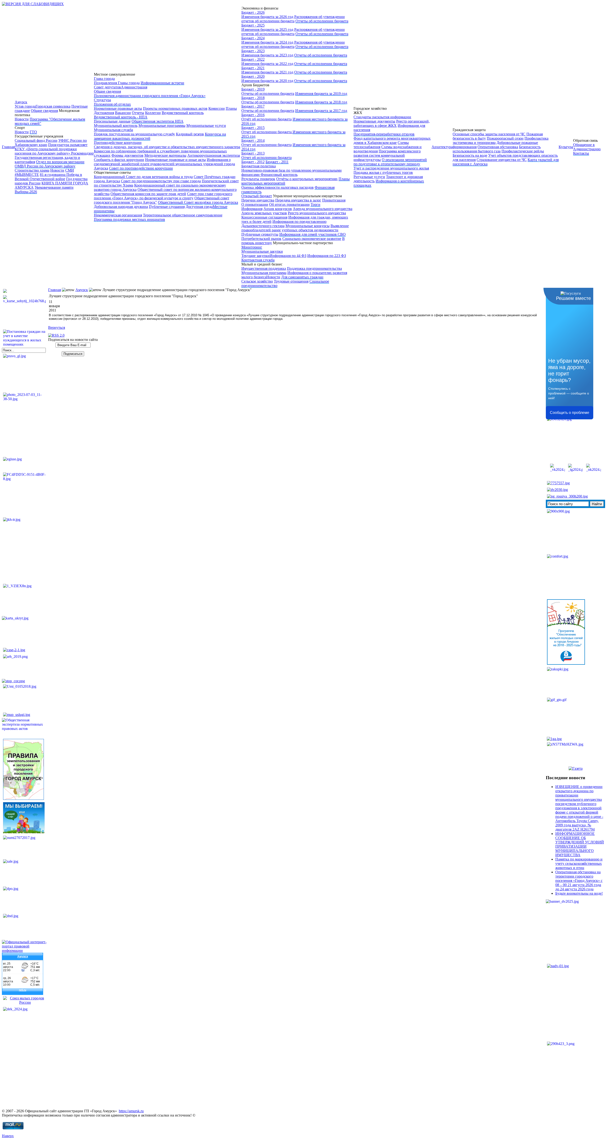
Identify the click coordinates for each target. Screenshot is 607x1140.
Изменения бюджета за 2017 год (321, 111)
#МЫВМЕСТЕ (27, 175)
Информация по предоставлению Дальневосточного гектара (283, 224)
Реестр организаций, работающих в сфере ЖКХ (392, 123)
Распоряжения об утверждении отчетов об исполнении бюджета (293, 19)
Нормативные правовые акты (118, 108)
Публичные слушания (167, 207)
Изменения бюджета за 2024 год (267, 42)
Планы (231, 108)
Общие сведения (44, 111)
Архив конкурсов (277, 209)
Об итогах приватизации (289, 204)
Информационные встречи (162, 83)
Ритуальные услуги (369, 177)
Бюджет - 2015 (253, 128)
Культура (566, 147)
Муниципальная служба (113, 130)
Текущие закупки (255, 256)
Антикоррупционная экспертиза (213, 155)
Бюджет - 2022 (253, 59)
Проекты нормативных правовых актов (175, 108)
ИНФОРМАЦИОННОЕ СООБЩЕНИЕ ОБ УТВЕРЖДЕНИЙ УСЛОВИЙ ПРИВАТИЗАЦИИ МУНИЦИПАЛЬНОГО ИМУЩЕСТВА (579, 844)
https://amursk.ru (131, 1111)
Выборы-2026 (26, 192)
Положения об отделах (112, 104)
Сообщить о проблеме (569, 413)
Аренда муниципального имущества (322, 209)
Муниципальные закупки (262, 251)
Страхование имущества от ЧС (502, 160)
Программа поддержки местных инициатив (129, 219)
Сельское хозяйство (257, 281)
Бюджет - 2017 (253, 106)
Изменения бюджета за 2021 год (267, 72)
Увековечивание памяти (54, 187)
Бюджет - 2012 (253, 162)
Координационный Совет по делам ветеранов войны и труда (143, 177)
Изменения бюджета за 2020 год (267, 81)
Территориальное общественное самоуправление (182, 215)
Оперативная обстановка (498, 147)
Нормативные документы (374, 121)
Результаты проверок (258, 179)
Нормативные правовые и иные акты (175, 160)
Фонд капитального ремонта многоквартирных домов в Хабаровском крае (392, 140)
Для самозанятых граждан (302, 277)
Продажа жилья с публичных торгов (383, 172)
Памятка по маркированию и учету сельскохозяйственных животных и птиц (578, 863)
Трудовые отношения (291, 281)
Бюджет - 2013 (253, 153)
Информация (251, 209)
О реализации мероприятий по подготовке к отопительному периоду (390, 162)
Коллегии (153, 113)
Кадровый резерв (190, 134)
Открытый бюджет (256, 196)
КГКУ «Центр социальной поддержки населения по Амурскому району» (46, 151)
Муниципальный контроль (116, 126)
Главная (8, 147)
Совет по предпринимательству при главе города (161, 181)
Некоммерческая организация (118, 215)
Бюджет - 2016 (253, 115)
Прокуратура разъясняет (67, 145)
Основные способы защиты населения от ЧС (489, 134)
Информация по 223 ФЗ (326, 256)
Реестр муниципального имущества (317, 213)
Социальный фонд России (36, 140)
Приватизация (333, 200)
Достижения (104, 113)
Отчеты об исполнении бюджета (321, 21)
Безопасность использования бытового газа (497, 149)
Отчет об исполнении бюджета (267, 132)
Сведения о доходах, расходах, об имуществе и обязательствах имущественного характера (167, 147)
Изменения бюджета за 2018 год (321, 102)
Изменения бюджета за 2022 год (267, 64)
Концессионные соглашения (264, 217)
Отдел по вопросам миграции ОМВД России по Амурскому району (49, 164)
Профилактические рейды (522, 151)
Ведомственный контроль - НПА (120, 117)
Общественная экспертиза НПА (158, 121)
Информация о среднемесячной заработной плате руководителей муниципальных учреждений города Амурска (164, 164)
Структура (102, 100)
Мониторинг (251, 247)
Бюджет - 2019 (253, 89)
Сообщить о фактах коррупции (119, 160)
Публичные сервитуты (259, 234)
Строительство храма (32, 170)
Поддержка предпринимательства (314, 268)
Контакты (581, 153)
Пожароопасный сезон (505, 138)
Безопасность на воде (470, 155)
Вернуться (56, 327)
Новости (22, 119)
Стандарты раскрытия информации (382, 117)
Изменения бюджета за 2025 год (267, 29)
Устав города (25, 106)
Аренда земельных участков (264, 213)
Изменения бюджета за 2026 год (267, 17)
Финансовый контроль (279, 175)
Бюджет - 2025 (253, 25)
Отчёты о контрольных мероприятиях (307, 179)
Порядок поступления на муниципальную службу (134, 134)
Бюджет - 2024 (253, 38)
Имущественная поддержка (263, 268)
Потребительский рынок (261, 239)
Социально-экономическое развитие (311, 239)
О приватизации (254, 204)
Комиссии (216, 108)
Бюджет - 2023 (253, 51)
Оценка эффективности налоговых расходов (277, 187)
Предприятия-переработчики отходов (384, 134)
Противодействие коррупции (118, 143)
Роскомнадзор (82, 153)
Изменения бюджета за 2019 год (321, 94)
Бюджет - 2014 (253, 140)
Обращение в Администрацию (587, 147)
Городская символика (53, 106)
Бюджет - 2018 (253, 98)
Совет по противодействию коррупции (141, 168)
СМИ (69, 170)
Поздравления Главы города (117, 83)
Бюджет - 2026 (253, 12)
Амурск (21, 102)
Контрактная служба (258, 260)
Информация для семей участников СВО (312, 234)
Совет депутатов (107, 87)
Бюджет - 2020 (253, 76)
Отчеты (138, 113)
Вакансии (123, 113)
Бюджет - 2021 (253, 68)
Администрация (134, 87)
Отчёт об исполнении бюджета (266, 119)
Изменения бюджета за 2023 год (267, 55)
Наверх (8, 1136)
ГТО (33, 132)
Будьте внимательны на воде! (579, 893)
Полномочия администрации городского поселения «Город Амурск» (150, 96)
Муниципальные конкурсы (307, 226)
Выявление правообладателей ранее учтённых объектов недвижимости (295, 228)
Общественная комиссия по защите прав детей (148, 194)
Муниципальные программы (161, 126)
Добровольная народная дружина (121, 207)
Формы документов (127, 155)
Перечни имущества (257, 200)
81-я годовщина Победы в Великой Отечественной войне (48, 177)
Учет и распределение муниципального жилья (391, 168)
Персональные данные (112, 121)
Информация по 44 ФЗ (288, 256)
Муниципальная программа (263, 273)
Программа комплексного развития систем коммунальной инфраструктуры (387, 155)
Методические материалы (165, 155)
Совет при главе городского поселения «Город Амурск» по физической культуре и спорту (163, 196)
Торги (315, 204)
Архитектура (442, 147)
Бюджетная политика (258, 166)
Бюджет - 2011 (277, 162)
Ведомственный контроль (183, 113)
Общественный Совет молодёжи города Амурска (198, 202)
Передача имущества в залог (298, 200)
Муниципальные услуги (206, 126)
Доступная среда (199, 207)
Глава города (104, 79)
